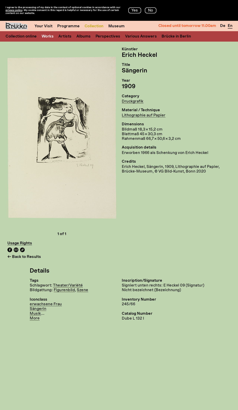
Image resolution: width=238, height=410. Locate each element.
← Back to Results (24, 257)
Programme (68, 26)
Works (48, 36)
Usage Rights (19, 243)
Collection (94, 26)
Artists (65, 36)
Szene (82, 290)
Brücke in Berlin (176, 36)
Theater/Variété (68, 285)
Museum (116, 26)
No (150, 10)
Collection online (21, 36)
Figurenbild (64, 290)
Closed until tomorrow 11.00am (187, 26)
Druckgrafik (133, 101)
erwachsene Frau (46, 304)
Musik (35, 314)
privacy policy (14, 10)
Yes (134, 10)
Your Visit (43, 26)
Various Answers (141, 36)
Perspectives (108, 36)
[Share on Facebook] (9, 251)
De (222, 26)
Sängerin (38, 309)
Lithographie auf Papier (143, 115)
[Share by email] (16, 251)
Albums (83, 36)
